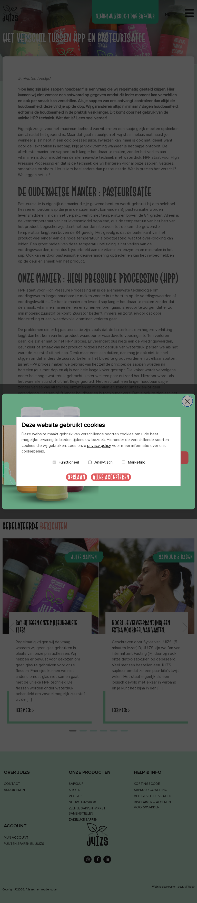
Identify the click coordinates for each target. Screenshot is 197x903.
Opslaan (76, 477)
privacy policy (99, 446)
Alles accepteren (111, 477)
